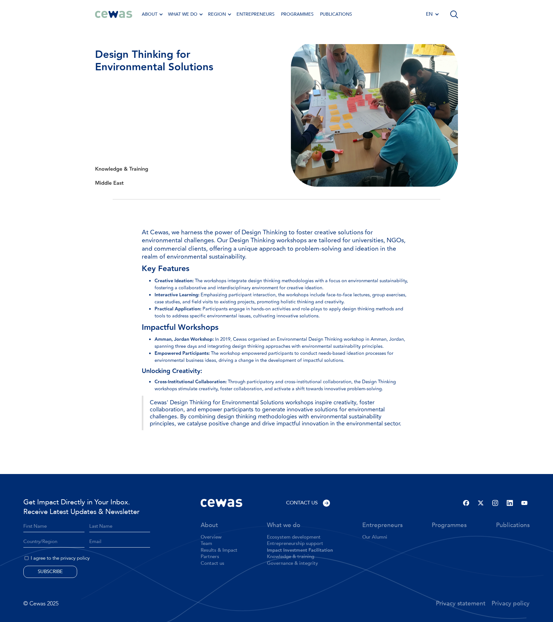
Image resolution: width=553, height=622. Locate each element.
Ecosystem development (294, 537)
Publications (336, 14)
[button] (152, 14)
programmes (297, 14)
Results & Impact (219, 550)
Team (206, 544)
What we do (283, 525)
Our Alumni (374, 537)
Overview (211, 537)
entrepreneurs (255, 14)
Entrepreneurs (382, 525)
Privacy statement (460, 604)
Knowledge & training (290, 557)
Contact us (212, 563)
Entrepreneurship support (295, 544)
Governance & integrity (292, 563)
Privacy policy (511, 604)
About (209, 525)
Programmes (449, 525)
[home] (113, 14)
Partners (210, 557)
